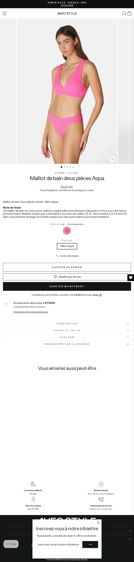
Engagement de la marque (67, 344)
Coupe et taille (67, 330)
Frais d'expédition (49, 190)
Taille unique (67, 246)
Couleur (67, 224)
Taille (67, 240)
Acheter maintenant (67, 286)
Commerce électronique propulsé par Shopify (67, 559)
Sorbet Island (67, 173)
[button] (67, 256)
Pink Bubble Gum (67, 230)
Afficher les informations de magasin (31, 312)
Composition (67, 323)
